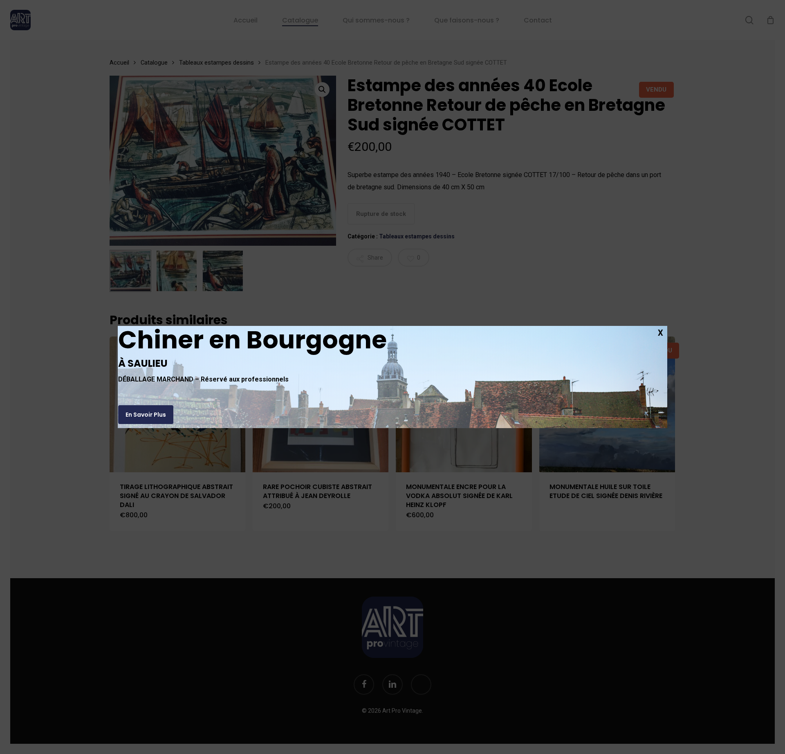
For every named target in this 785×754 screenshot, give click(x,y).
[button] (145, 414)
